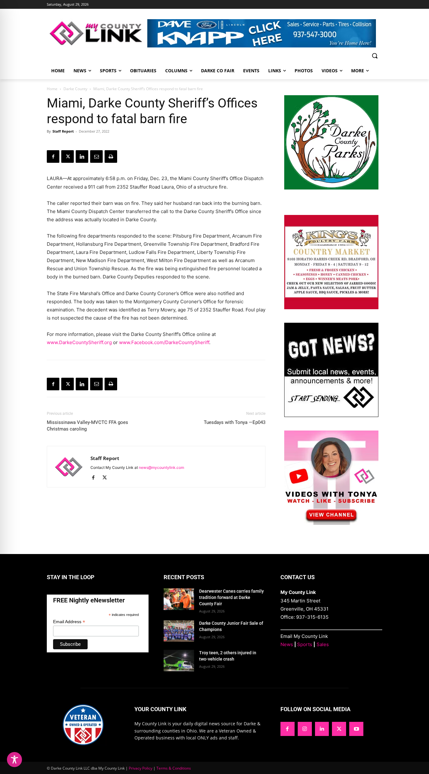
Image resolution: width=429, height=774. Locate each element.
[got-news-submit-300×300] (331, 415)
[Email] (96, 156)
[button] (374, 55)
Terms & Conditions (173, 768)
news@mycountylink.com (161, 467)
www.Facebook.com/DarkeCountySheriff (164, 342)
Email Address (69, 622)
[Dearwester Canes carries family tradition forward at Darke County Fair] (179, 599)
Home (52, 88)
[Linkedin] (82, 156)
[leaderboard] (264, 33)
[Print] (111, 156)
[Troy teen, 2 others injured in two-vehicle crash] (179, 660)
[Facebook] (53, 156)
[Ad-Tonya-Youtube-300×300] (331, 523)
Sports (304, 644)
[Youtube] (356, 729)
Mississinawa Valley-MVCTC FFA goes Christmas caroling (87, 426)
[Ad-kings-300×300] (331, 307)
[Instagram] (305, 729)
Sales (323, 644)
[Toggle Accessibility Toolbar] (14, 759)
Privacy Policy (140, 768)
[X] (67, 156)
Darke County (75, 88)
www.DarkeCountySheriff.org (79, 342)
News (286, 644)
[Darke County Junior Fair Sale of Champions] (179, 631)
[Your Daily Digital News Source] (97, 33)
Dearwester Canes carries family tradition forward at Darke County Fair (231, 597)
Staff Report (63, 131)
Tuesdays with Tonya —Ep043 (234, 422)
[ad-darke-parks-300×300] (331, 188)
